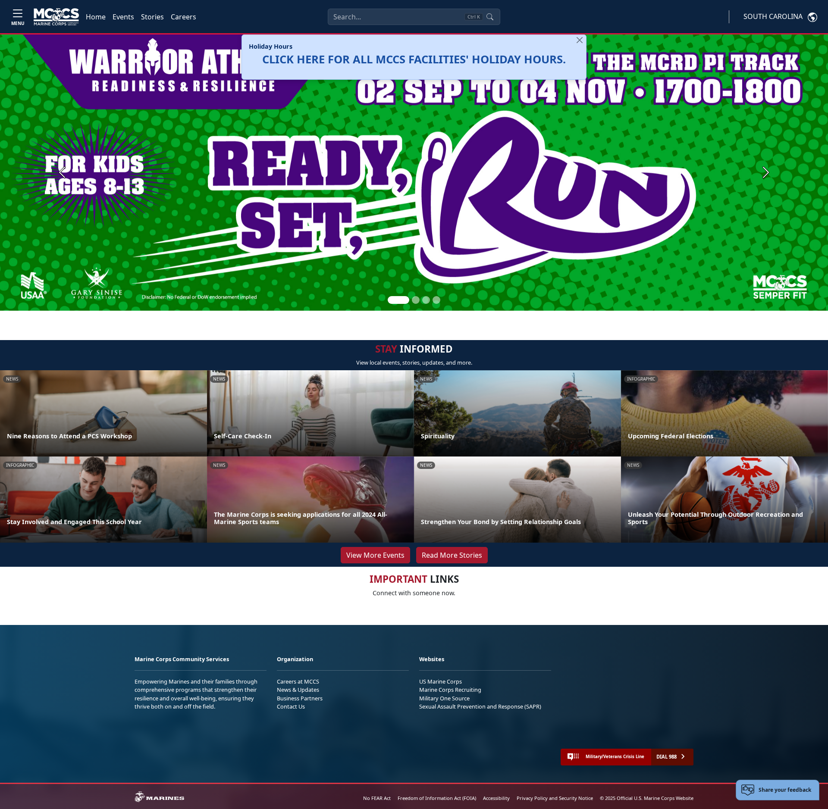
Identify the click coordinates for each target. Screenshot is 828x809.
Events (123, 17)
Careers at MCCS (298, 681)
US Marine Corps (440, 681)
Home (96, 17)
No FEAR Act (377, 798)
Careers (183, 17)
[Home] (56, 17)
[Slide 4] (436, 300)
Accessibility (496, 798)
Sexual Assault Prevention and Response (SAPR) (480, 706)
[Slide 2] (416, 300)
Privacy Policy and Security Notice (555, 798)
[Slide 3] (426, 300)
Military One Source (444, 698)
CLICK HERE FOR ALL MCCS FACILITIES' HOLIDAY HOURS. (414, 59)
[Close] (579, 40)
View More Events (375, 555)
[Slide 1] (398, 300)
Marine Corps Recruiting (450, 689)
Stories (152, 17)
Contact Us (291, 706)
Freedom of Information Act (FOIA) (437, 798)
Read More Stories (452, 555)
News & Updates (298, 689)
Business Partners (300, 698)
